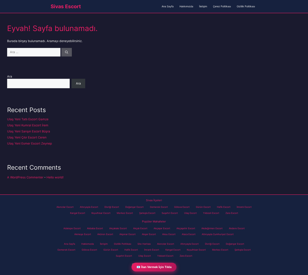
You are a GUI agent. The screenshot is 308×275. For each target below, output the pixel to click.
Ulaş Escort (190, 213)
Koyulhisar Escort (101, 213)
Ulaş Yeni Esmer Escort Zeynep (29, 143)
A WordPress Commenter (25, 177)
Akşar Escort (149, 234)
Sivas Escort (66, 6)
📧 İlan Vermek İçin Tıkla (154, 267)
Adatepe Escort (72, 228)
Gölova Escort (182, 206)
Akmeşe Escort (82, 234)
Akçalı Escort (140, 228)
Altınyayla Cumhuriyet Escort (218, 234)
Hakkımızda (186, 6)
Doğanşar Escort (134, 206)
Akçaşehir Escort (185, 228)
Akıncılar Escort (65, 206)
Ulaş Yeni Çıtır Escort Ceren (27, 137)
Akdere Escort (237, 228)
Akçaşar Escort (162, 228)
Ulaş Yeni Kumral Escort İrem (27, 125)
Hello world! (55, 177)
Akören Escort (105, 234)
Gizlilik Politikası (246, 6)
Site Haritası (144, 243)
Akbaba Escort (95, 228)
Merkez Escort (125, 213)
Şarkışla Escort (147, 213)
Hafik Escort (223, 206)
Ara (9, 76)
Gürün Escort (203, 206)
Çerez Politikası (222, 6)
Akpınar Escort (127, 234)
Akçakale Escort (118, 228)
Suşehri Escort (170, 213)
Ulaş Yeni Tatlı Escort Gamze (27, 119)
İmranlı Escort (244, 206)
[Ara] (66, 52)
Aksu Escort (169, 234)
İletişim (203, 6)
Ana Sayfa (168, 6)
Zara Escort (231, 213)
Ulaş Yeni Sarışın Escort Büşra (28, 131)
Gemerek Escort (159, 206)
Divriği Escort (111, 206)
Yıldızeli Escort (211, 213)
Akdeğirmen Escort (212, 228)
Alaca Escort (189, 234)
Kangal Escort (77, 213)
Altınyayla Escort (89, 206)
